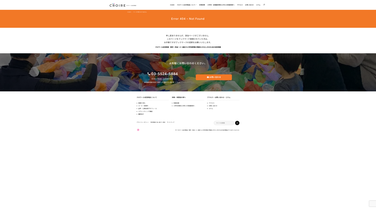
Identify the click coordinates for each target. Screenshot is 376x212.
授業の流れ (141, 103)
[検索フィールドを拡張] (264, 4)
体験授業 (176, 103)
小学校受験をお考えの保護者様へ (184, 106)
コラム (211, 108)
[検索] (237, 123)
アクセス (177, 82)
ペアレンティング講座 (145, 111)
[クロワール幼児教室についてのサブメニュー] (196, 4)
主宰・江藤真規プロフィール (147, 108)
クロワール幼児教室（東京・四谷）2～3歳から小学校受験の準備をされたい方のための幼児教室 (188, 47)
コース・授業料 (143, 106)
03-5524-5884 (164, 74)
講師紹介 (141, 114)
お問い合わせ (213, 106)
